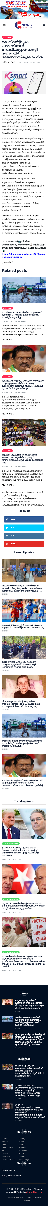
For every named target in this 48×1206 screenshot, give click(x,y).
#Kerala (7, 262)
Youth (21, 1153)
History (22, 1139)
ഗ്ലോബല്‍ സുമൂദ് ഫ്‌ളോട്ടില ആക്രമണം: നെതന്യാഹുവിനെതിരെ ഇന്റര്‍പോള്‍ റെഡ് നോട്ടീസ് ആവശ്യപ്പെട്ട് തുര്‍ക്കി (23, 905)
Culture (5, 1153)
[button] (7, 25)
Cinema (22, 1156)
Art (3, 1150)
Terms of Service (15, 1197)
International (7, 1147)
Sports (22, 1144)
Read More (7, 340)
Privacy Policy (34, 1197)
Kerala (5, 1141)
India (4, 1144)
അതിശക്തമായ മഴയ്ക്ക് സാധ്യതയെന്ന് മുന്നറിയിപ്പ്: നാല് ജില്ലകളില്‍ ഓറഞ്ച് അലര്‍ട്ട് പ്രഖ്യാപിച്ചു (22, 314)
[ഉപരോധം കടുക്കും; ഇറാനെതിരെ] (24, 824)
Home (4, 1139)
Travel (21, 1141)
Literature (6, 1156)
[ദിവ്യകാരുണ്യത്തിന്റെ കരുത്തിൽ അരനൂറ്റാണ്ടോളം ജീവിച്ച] (24, 686)
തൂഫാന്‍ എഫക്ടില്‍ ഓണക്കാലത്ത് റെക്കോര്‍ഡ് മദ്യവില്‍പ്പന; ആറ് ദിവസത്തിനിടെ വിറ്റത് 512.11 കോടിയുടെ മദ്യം (29, 1071)
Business (23, 1147)
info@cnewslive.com (11, 1176)
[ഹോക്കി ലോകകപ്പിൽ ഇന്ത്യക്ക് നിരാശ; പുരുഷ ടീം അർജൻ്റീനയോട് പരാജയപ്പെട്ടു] (24, 610)
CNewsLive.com (34, 1192)
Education (23, 1150)
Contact (26, 1200)
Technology (24, 1159)
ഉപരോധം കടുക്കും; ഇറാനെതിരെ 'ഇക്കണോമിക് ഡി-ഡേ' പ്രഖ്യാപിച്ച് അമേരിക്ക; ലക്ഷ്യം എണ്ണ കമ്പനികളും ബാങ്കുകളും (29, 1090)
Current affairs (8, 1159)
